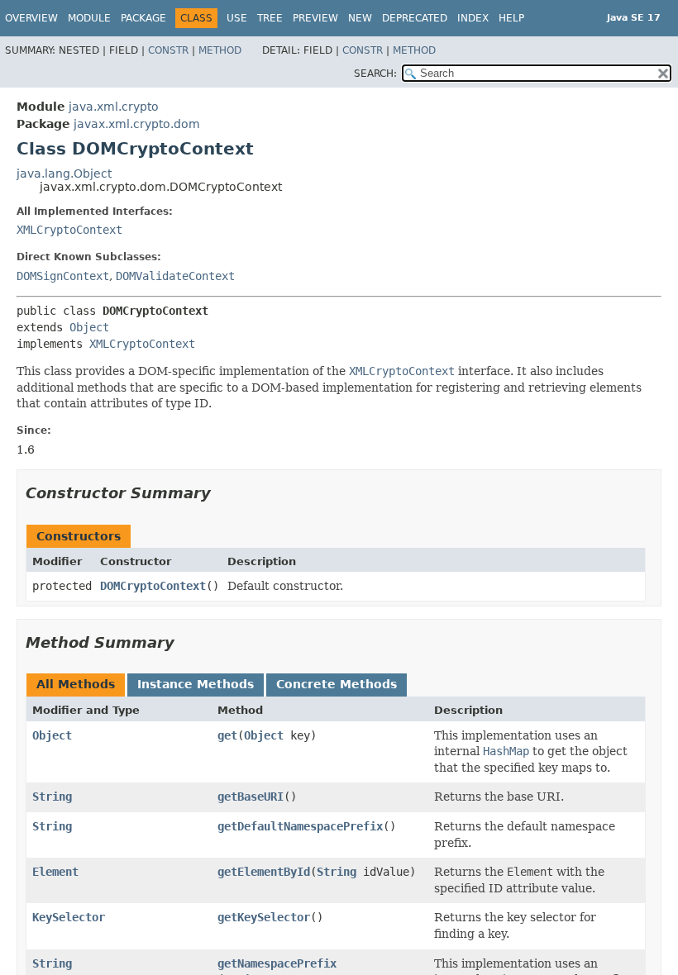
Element (55, 871)
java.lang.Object (64, 173)
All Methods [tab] (75, 684)
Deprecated (414, 18)
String (52, 796)
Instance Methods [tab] (195, 684)
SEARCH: (375, 73)
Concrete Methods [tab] (336, 684)
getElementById (263, 871)
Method (219, 50)
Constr (168, 50)
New (360, 18)
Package (143, 18)
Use (237, 18)
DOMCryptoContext (153, 585)
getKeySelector (263, 917)
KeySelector (68, 917)
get (227, 735)
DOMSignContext (63, 276)
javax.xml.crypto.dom (137, 124)
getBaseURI (250, 796)
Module (89, 18)
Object (89, 327)
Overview (31, 18)
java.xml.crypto (114, 106)
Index (473, 18)
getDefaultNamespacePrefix (300, 826)
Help (511, 18)
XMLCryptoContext (69, 229)
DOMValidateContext (175, 276)
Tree (270, 18)
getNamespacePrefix (277, 963)
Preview (315, 18)
